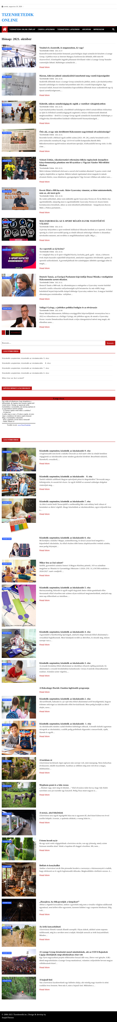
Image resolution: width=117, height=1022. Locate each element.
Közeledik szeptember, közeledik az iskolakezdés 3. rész (64, 663)
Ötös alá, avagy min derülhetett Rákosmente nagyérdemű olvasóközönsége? (74, 132)
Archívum (86, 29)
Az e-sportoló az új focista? (52, 249)
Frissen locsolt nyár (48, 840)
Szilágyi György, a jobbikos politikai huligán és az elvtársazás (68, 307)
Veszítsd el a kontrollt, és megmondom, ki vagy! (61, 48)
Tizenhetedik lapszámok (68, 29)
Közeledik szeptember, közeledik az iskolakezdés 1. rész (65, 724)
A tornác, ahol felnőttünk (51, 813)
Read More (44, 67)
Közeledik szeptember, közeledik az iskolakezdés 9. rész (25, 358)
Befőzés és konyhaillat (49, 865)
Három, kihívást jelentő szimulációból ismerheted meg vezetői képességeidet (74, 76)
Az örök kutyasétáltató (50, 926)
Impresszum (98, 29)
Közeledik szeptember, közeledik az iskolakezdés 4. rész (64, 632)
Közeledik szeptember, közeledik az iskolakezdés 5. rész (64, 587)
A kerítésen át (45, 760)
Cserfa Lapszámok (46, 29)
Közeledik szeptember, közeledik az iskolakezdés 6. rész (25, 373)
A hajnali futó (45, 980)
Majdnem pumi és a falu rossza (54, 785)
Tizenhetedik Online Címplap (22, 29)
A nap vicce (58, 398)
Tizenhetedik (7, 48)
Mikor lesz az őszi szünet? (13, 378)
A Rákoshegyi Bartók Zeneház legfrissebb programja (64, 688)
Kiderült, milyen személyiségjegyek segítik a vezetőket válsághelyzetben (72, 104)
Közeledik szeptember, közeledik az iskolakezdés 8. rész (26, 363)
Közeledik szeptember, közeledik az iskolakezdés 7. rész (25, 368)
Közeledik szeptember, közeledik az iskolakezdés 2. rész (64, 699)
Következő (15, 332)
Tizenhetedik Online (46, 51)
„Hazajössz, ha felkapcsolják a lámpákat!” (59, 902)
